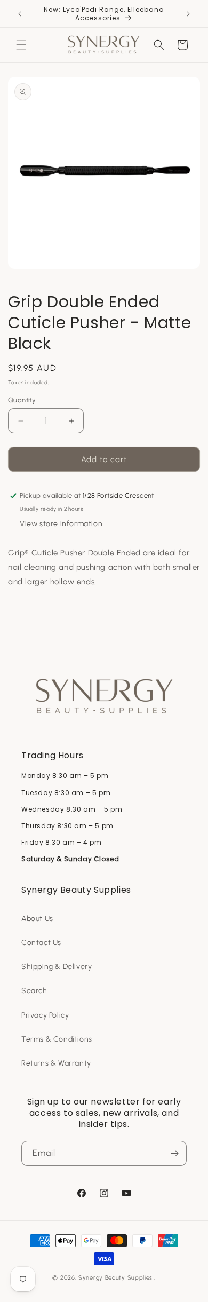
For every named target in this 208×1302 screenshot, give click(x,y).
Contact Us (41, 942)
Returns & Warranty (56, 1063)
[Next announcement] (188, 14)
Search (34, 990)
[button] (21, 45)
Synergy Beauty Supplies (115, 1277)
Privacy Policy (45, 1015)
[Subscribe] (174, 1153)
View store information (61, 523)
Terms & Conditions (56, 1039)
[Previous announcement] (19, 14)
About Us (37, 918)
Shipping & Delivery (56, 966)
